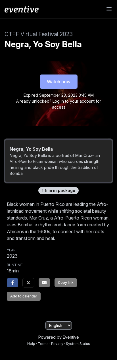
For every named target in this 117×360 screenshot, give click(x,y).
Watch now (58, 81)
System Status (78, 344)
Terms (43, 344)
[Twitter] (28, 282)
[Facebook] (12, 282)
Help (31, 344)
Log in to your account (74, 101)
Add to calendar (23, 296)
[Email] (44, 282)
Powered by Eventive (58, 337)
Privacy (57, 344)
